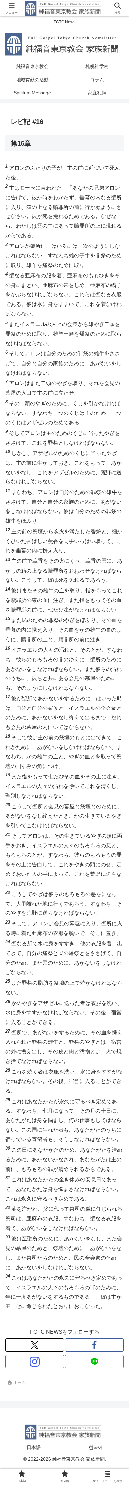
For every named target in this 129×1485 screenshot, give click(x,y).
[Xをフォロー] (34, 1345)
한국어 (96, 1447)
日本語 (34, 1447)
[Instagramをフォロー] (34, 1361)
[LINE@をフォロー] (94, 1361)
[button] (115, 1051)
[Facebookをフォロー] (94, 1345)
